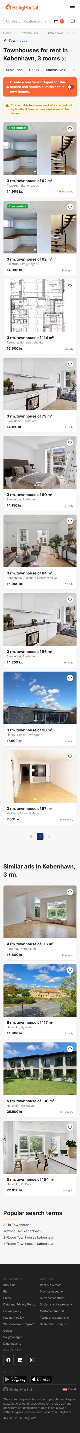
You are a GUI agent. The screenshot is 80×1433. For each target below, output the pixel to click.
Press (7, 1298)
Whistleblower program (18, 1324)
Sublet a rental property (56, 1304)
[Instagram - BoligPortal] (32, 1360)
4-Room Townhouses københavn (28, 1244)
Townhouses (29, 33)
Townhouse (18, 41)
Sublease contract (52, 1298)
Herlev (34, 70)
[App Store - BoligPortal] (41, 1379)
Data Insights (12, 1343)
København (55, 33)
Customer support (52, 1311)
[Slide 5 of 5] (45, 171)
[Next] (49, 836)
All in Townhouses (17, 1225)
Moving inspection (52, 1291)
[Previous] (31, 836)
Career (7, 1330)
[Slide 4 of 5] (42, 171)
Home (7, 33)
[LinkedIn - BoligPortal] (20, 1360)
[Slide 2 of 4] (39, 328)
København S (56, 70)
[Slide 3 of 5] (40, 171)
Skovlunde (14, 70)
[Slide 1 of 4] (36, 328)
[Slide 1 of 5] (35, 171)
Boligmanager (12, 1337)
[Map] (73, 21)
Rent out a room (50, 1285)
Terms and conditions (54, 1317)
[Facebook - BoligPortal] (8, 1360)
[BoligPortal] (21, 7)
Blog (6, 1291)
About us (9, 1285)
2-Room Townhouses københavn (28, 1237)
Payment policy (13, 1317)
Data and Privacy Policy (19, 1304)
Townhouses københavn (22, 1231)
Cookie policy (12, 1311)
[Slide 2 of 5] (37, 171)
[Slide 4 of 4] (43, 328)
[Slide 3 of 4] (41, 328)
